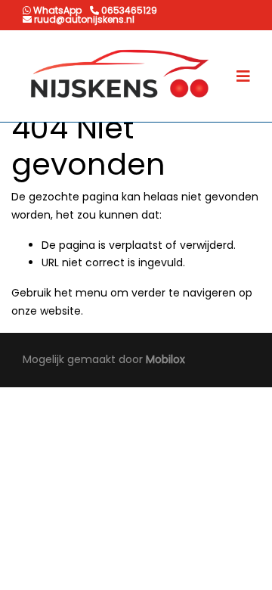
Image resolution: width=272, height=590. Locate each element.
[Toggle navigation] (243, 76)
